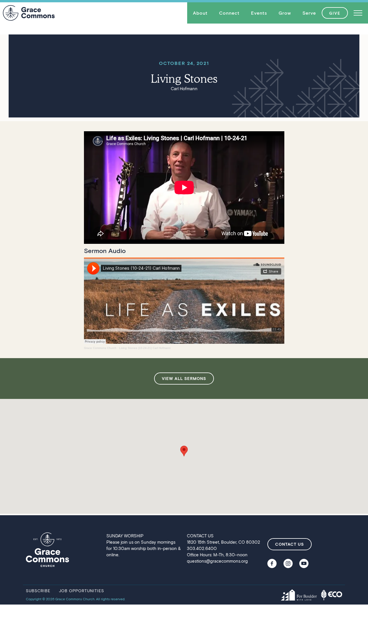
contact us (289, 544)
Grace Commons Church (100, 348)
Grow (285, 13)
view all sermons (184, 378)
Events (259, 13)
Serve (309, 13)
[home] (28, 13)
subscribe (38, 590)
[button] (200, 13)
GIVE (334, 13)
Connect (229, 13)
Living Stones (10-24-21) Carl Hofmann (145, 348)
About (200, 13)
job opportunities (81, 590)
